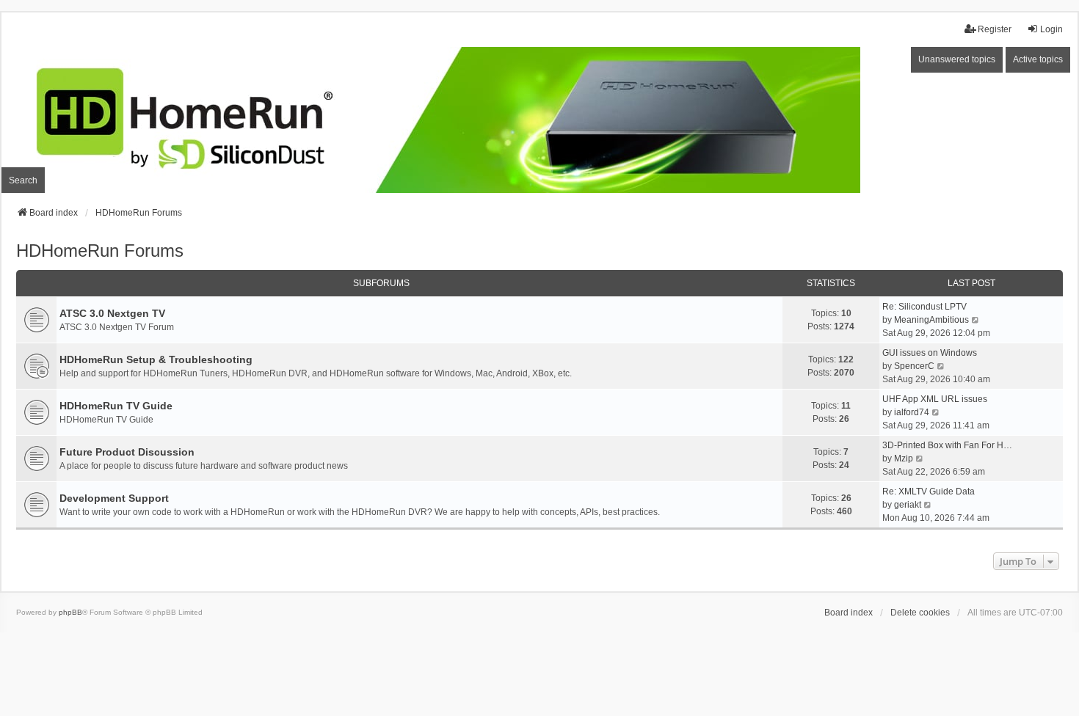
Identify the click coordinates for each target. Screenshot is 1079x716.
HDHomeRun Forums (100, 250)
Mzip (903, 458)
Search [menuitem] (23, 180)
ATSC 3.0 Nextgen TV (112, 313)
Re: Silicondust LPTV (924, 307)
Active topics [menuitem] (1038, 59)
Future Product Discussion (127, 452)
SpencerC (914, 366)
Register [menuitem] (994, 29)
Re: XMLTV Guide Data (928, 491)
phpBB (70, 612)
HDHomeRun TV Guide (115, 406)
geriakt (907, 505)
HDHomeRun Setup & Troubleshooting (156, 359)
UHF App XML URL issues (934, 399)
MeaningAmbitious (931, 320)
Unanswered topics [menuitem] (956, 59)
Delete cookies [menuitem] (920, 612)
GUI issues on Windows (929, 353)
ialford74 (911, 412)
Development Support (114, 498)
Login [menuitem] (1051, 29)
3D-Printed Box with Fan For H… (947, 445)
